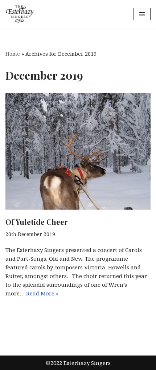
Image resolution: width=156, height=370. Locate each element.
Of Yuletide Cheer (36, 222)
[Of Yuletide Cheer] (78, 151)
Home (12, 53)
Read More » (42, 293)
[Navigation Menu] (142, 14)
